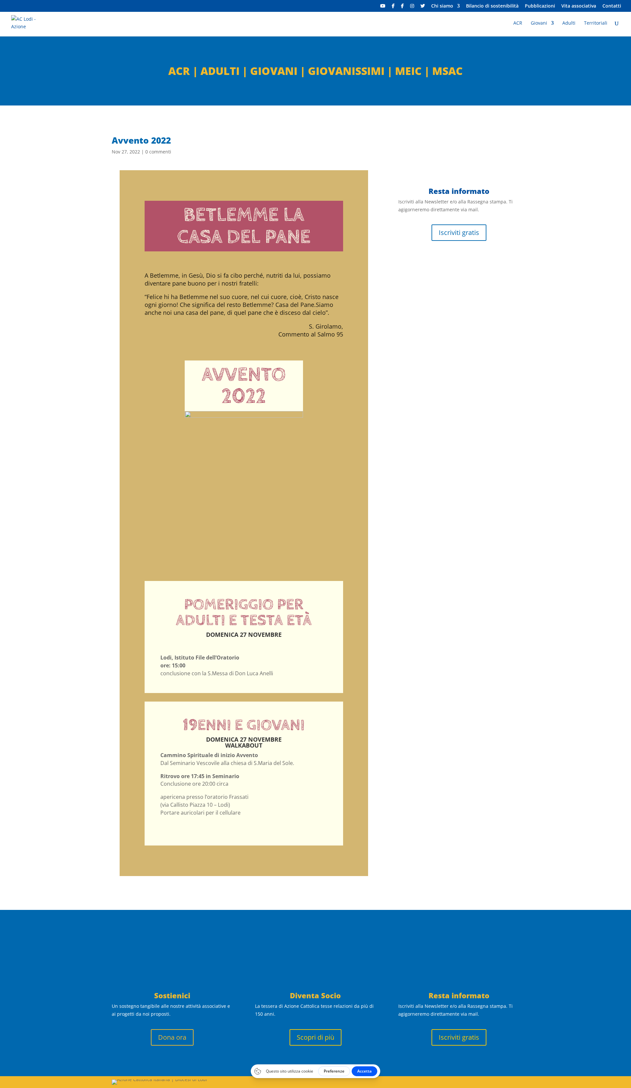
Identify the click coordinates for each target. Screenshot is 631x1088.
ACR (517, 23)
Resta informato (459, 995)
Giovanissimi (346, 71)
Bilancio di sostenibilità (492, 6)
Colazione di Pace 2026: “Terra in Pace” (457, 463)
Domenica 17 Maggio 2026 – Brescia (451, 372)
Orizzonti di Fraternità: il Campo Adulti (451, 273)
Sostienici (172, 995)
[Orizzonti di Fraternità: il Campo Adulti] (458, 256)
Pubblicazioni (540, 6)
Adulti (568, 23)
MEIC (408, 71)
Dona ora (172, 1037)
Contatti (611, 6)
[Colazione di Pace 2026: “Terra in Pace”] (458, 446)
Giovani (539, 23)
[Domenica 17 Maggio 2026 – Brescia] (458, 355)
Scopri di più (315, 1037)
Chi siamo (442, 6)
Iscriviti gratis (459, 232)
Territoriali (595, 23)
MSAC (447, 71)
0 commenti (158, 152)
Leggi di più (420, 330)
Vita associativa (578, 6)
